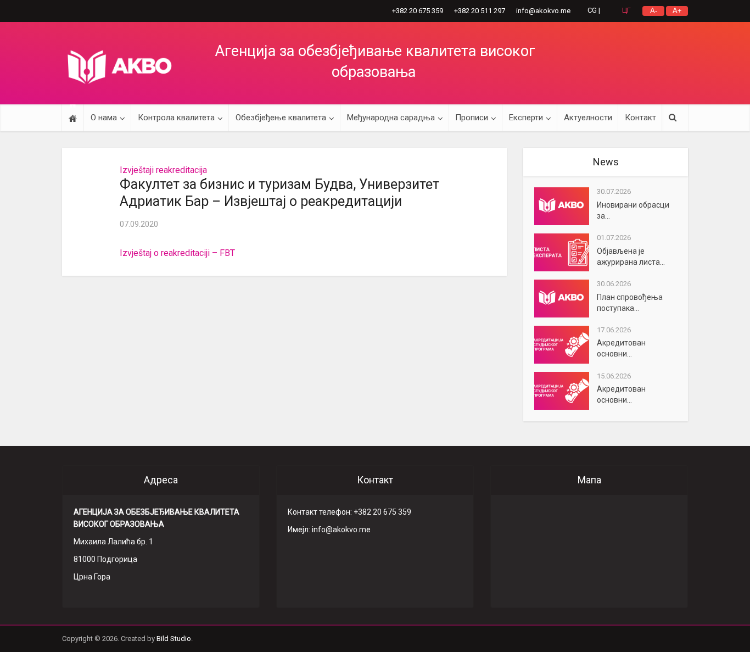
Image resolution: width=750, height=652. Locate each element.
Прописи (471, 117)
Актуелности (588, 117)
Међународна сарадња (391, 117)
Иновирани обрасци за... (633, 210)
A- (653, 11)
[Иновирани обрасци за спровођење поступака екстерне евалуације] (565, 206)
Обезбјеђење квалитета (281, 117)
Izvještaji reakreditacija (163, 170)
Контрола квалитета (176, 117)
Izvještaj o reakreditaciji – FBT (177, 253)
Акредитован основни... (621, 348)
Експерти (526, 117)
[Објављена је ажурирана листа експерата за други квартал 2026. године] (565, 252)
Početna (72, 117)
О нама (104, 117)
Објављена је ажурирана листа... (631, 256)
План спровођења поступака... (630, 303)
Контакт (640, 117)
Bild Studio (173, 638)
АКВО (120, 67)
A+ (677, 11)
